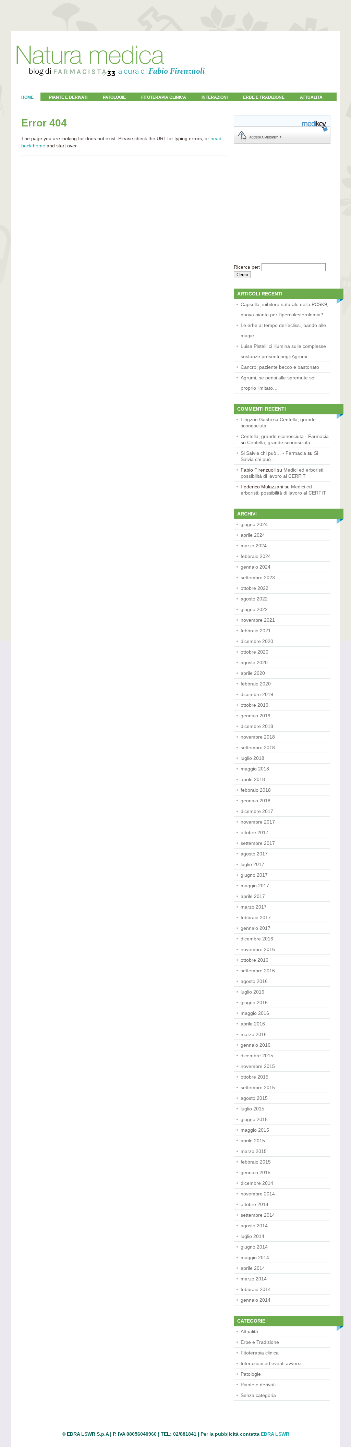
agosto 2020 (254, 662)
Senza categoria (258, 1395)
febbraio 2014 (256, 1289)
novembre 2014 (258, 1193)
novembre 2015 (258, 1066)
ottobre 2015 (254, 1077)
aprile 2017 (253, 896)
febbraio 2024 (256, 556)
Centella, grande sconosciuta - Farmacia (285, 436)
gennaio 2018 (255, 800)
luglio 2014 (252, 1236)
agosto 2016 (254, 981)
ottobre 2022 (254, 588)
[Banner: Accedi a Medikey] (282, 142)
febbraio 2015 (256, 1162)
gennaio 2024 (255, 567)
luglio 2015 (252, 1108)
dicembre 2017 (257, 811)
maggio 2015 (255, 1130)
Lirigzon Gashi (256, 419)
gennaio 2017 (255, 928)
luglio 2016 (252, 992)
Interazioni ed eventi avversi (271, 1363)
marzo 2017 (254, 907)
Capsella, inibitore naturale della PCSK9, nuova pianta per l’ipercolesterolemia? (284, 309)
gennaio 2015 (255, 1172)
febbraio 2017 (256, 917)
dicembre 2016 (257, 938)
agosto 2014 (254, 1225)
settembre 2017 (258, 843)
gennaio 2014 (255, 1300)
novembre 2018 (258, 737)
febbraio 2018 (256, 790)
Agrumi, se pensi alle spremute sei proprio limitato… (278, 383)
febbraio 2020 (256, 683)
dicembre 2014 (257, 1183)
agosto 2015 (254, 1098)
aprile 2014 (253, 1268)
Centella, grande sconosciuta (278, 442)
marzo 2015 (254, 1151)
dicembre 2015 (257, 1055)
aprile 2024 (253, 535)
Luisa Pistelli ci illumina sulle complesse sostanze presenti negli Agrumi (283, 351)
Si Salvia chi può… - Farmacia (273, 453)
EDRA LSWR (275, 1434)
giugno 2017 (254, 875)
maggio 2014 (255, 1257)
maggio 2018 (255, 768)
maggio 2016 (255, 1013)
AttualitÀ (311, 97)
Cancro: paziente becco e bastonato (280, 367)
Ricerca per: (247, 267)
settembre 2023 (258, 577)
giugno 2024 (254, 524)
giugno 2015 (254, 1119)
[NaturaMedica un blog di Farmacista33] (110, 91)
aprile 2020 (253, 673)
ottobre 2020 (254, 652)
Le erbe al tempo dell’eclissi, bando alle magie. (283, 330)
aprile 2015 (253, 1140)
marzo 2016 (254, 1034)
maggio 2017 (255, 885)
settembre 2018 (258, 747)
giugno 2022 (254, 609)
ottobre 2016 (254, 960)
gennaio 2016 (255, 1045)
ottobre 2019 (254, 705)
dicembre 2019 (257, 694)
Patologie (114, 97)
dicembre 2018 (257, 726)
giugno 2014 (254, 1247)
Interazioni (215, 97)
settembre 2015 (258, 1087)
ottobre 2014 (254, 1204)
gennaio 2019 (255, 715)
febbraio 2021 (256, 630)
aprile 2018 (253, 779)
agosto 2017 (254, 853)
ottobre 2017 (254, 832)
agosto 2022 (254, 598)
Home (27, 97)
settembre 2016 (258, 970)
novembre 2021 (258, 620)
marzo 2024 (254, 545)
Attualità (249, 1331)
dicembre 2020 (257, 641)
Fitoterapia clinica (163, 97)
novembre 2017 (258, 822)
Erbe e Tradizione (264, 97)
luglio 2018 (252, 758)
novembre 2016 (258, 949)
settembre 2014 (258, 1215)
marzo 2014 (254, 1278)
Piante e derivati (68, 97)
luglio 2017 (252, 864)
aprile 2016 (253, 1023)
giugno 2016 (254, 1002)
